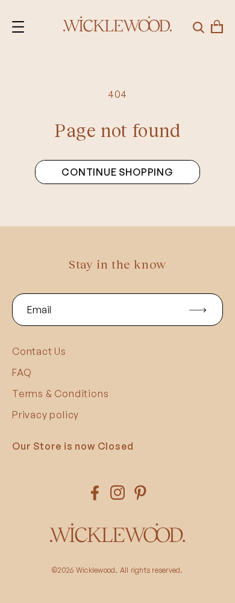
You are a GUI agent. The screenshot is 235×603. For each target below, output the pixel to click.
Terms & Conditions (60, 394)
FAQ (21, 372)
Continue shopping (117, 172)
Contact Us (39, 351)
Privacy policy (45, 415)
